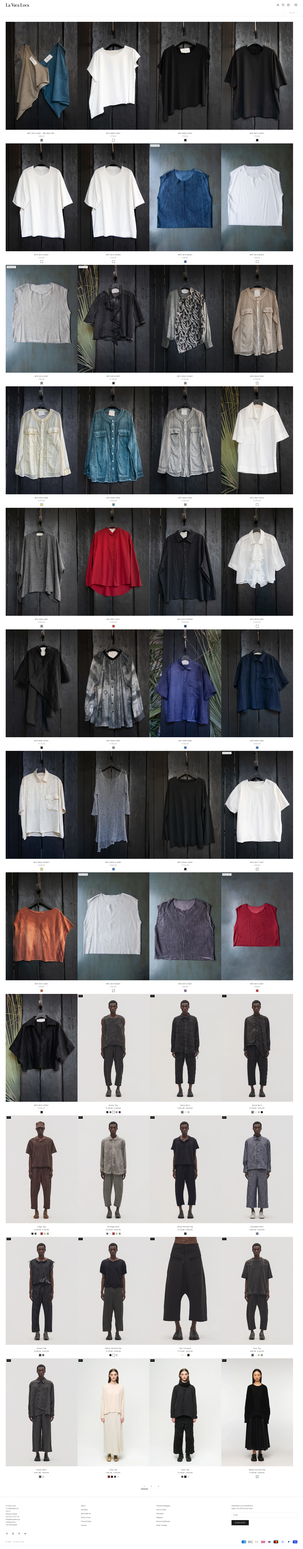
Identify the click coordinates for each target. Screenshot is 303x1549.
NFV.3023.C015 (257, 498)
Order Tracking (161, 1525)
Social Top (113, 1105)
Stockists (84, 1510)
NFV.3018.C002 (257, 619)
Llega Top (41, 1227)
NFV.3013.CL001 (257, 133)
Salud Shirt (257, 1105)
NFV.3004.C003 (113, 741)
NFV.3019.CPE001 (185, 619)
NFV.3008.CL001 (113, 133)
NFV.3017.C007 (257, 862)
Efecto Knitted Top (113, 1348)
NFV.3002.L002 (257, 741)
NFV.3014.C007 (41, 376)
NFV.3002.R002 (185, 741)
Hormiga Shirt (113, 1227)
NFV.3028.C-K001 (185, 862)
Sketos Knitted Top (257, 1470)
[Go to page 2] (158, 1486)
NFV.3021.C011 (113, 619)
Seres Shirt (185, 1105)
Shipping (159, 1517)
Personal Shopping (163, 1506)
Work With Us (86, 1514)
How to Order (161, 1510)
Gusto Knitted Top (185, 1227)
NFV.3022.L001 (41, 619)
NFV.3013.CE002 (113, 255)
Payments (160, 1514)
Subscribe (240, 1523)
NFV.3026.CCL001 (185, 376)
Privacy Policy (86, 1521)
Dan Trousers (185, 1348)
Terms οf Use (85, 1517)
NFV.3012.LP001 (41, 1105)
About (83, 1506)
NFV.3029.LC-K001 (113, 862)
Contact (84, 1525)
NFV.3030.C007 (113, 376)
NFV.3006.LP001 (41, 741)
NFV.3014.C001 (257, 984)
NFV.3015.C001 (41, 984)
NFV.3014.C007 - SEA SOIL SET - (41, 133)
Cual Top (257, 1348)
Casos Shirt (42, 1470)
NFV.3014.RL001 (185, 255)
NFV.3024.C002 (257, 376)
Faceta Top (42, 1348)
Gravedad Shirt (257, 1227)
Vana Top (185, 1470)
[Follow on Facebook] (7, 1533)
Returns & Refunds (163, 1521)
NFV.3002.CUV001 (41, 862)
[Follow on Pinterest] (19, 1533)
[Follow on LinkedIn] (25, 1533)
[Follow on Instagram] (13, 1533)
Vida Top (113, 1470)
